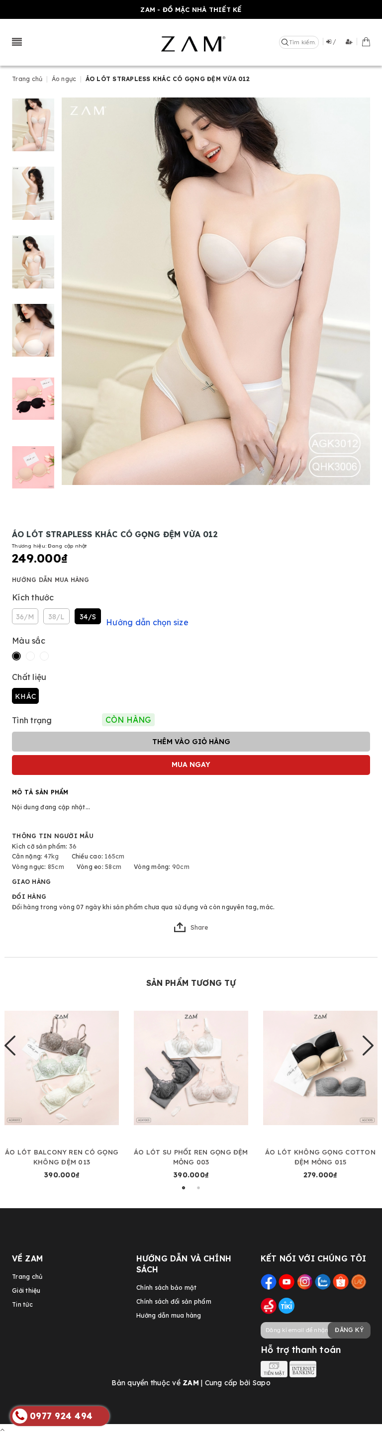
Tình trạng (32, 720)
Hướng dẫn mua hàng (51, 579)
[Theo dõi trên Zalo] (323, 1281)
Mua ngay (191, 764)
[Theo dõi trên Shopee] (341, 1281)
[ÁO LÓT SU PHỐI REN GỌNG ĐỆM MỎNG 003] (61, 1067)
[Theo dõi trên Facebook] (269, 1281)
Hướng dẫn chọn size (147, 622)
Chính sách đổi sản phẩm (173, 1301)
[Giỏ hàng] (366, 41)
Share (199, 927)
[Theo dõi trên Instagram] (305, 1281)
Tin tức (22, 1304)
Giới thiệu (26, 1290)
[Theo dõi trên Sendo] (269, 1305)
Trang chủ (27, 1276)
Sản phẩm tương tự (191, 983)
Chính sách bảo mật (166, 1287)
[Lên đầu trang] (2, 1429)
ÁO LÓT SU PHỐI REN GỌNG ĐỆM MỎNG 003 (61, 1157)
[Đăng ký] (351, 41)
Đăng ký (349, 1330)
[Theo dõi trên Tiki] (286, 1305)
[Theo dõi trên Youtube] (286, 1281)
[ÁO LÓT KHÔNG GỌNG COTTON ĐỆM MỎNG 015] (191, 1067)
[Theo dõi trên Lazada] (359, 1281)
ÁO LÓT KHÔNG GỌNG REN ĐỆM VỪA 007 (320, 1157)
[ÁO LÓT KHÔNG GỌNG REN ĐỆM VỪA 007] (320, 1067)
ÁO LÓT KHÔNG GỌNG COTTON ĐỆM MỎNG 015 (191, 1157)
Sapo (262, 1382)
